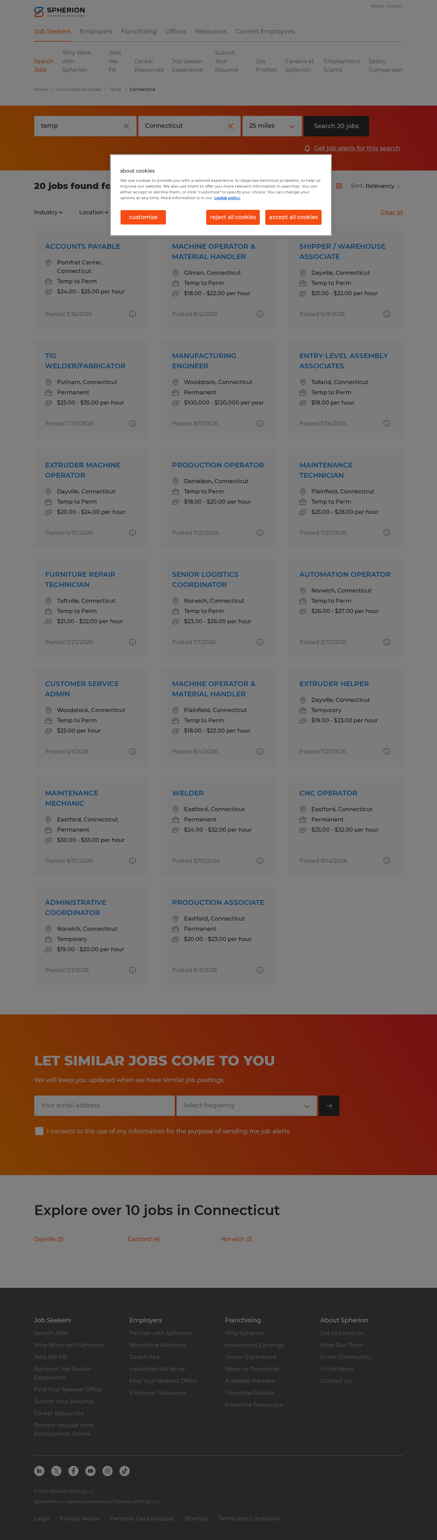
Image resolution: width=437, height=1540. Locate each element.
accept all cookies (293, 217)
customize (143, 217)
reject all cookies (233, 217)
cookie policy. (227, 197)
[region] (221, 195)
